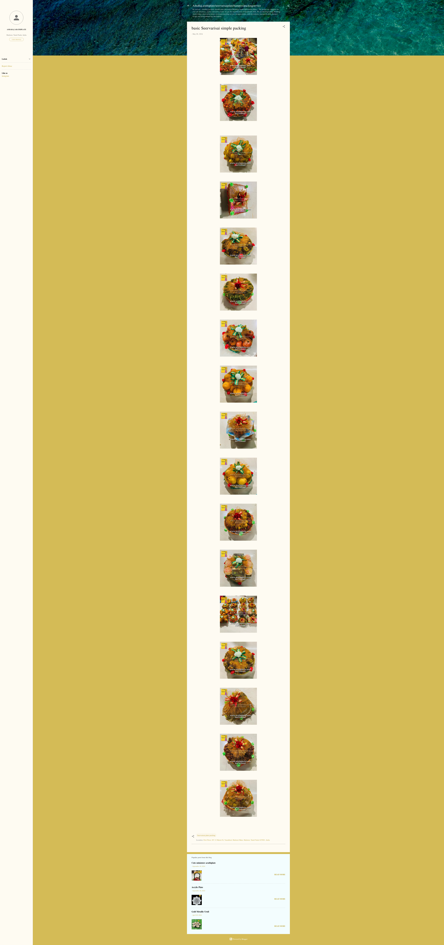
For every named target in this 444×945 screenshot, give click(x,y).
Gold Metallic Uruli (200, 911)
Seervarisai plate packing (206, 835)
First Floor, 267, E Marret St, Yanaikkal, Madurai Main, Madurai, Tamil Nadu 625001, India (237, 840)
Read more (279, 874)
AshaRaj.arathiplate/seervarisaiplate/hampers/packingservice (227, 5)
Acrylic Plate (197, 887)
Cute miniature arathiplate (204, 862)
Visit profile (16, 39)
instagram (5, 76)
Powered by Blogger (239, 939)
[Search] (288, 6)
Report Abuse (7, 66)
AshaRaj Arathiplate (16, 29)
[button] (283, 27)
